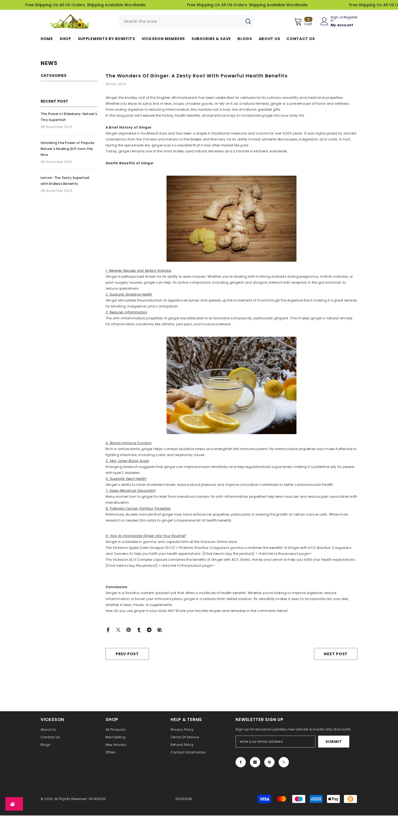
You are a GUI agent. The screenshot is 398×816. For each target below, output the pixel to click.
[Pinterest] (128, 629)
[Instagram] (255, 762)
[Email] (159, 629)
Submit (333, 741)
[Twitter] (118, 629)
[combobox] (180, 21)
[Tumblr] (138, 629)
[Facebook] (108, 629)
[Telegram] (149, 629)
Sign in (334, 19)
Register (350, 17)
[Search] (186, 21)
